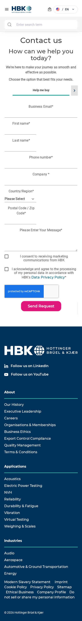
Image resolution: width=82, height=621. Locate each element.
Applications (15, 466)
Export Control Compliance (27, 438)
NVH (8, 492)
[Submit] (9, 24)
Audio (9, 553)
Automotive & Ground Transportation (36, 567)
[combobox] (41, 24)
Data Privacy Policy (48, 277)
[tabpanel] (41, 209)
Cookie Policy (15, 587)
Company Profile (51, 592)
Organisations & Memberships (30, 425)
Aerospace (13, 560)
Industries (13, 541)
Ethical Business (20, 592)
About (9, 392)
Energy (10, 573)
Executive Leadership (22, 411)
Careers (11, 418)
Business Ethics (17, 432)
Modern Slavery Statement (27, 582)
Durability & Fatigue (21, 506)
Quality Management (22, 445)
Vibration (12, 513)
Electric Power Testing (23, 486)
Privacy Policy (42, 587)
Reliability (12, 499)
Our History (14, 405)
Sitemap (64, 587)
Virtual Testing (16, 520)
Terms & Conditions (20, 452)
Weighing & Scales (20, 526)
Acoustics (12, 479)
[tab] (41, 203)
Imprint (61, 582)
